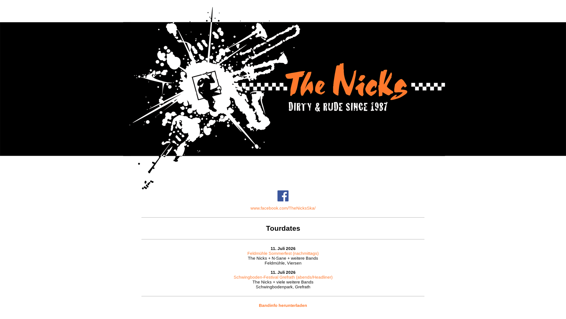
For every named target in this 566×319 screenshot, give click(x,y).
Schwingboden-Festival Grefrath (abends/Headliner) (283, 277)
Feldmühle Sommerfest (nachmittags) (283, 253)
